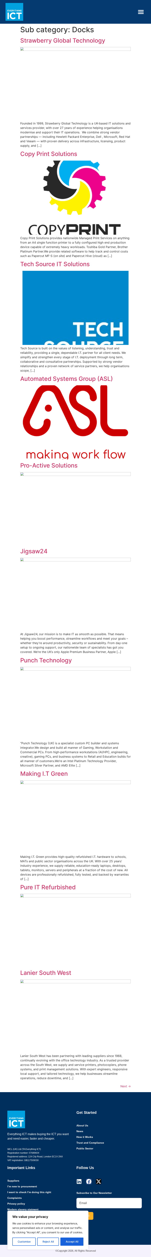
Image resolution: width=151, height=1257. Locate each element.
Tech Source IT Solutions (55, 264)
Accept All (72, 1241)
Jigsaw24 (34, 551)
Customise (24, 1241)
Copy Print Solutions (48, 153)
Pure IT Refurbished (48, 887)
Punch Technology (46, 660)
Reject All (48, 1241)
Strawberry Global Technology (62, 40)
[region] (47, 1230)
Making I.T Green (44, 773)
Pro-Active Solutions (49, 465)
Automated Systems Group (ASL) (66, 378)
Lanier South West (45, 972)
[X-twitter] (98, 1181)
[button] (140, 11)
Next (125, 1086)
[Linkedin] (79, 1181)
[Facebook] (89, 1181)
